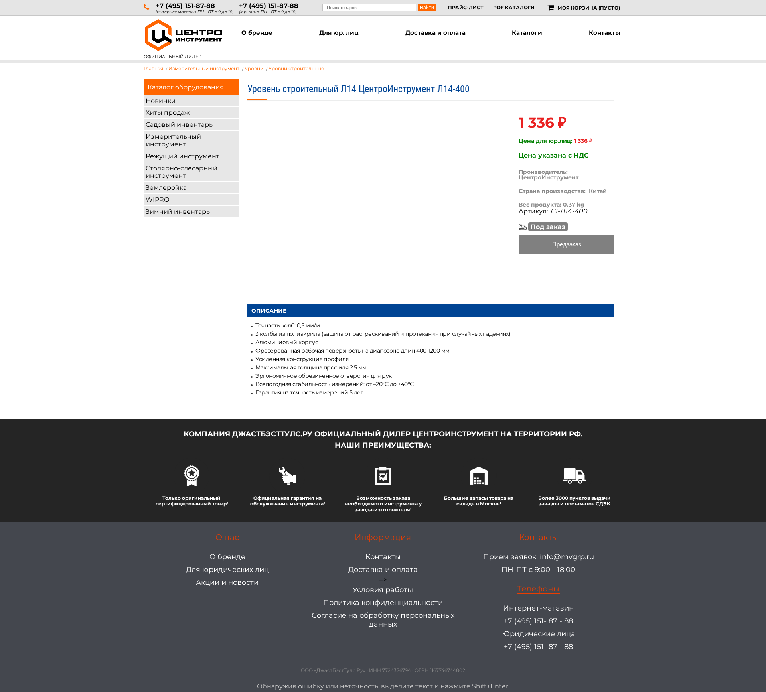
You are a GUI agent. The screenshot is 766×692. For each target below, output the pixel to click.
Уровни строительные (296, 68)
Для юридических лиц (227, 569)
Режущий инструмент (182, 156)
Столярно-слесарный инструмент (181, 171)
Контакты (604, 32)
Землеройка (166, 187)
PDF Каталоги (514, 7)
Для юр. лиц (339, 32)
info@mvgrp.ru (567, 556)
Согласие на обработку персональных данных (383, 620)
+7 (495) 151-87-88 (185, 6)
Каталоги (527, 32)
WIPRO (157, 199)
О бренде (256, 32)
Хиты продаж (168, 112)
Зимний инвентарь (178, 211)
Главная (153, 68)
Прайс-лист (466, 7)
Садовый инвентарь (179, 124)
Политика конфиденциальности (383, 602)
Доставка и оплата (435, 32)
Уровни (254, 68)
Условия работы (383, 590)
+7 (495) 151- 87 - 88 (538, 621)
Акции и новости (227, 582)
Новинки (161, 100)
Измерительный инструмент (173, 140)
